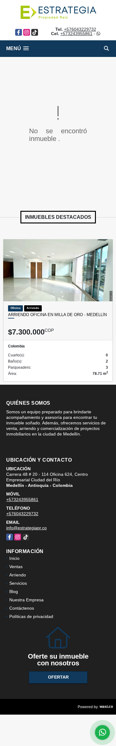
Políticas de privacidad (31, 616)
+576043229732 (80, 29)
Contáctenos (21, 608)
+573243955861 (76, 33)
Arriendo (17, 574)
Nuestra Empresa (26, 599)
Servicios (18, 583)
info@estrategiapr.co (26, 527)
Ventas (16, 566)
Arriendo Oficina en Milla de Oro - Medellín (57, 314)
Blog (13, 591)
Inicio (14, 558)
